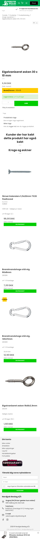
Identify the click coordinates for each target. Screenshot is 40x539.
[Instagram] (7, 520)
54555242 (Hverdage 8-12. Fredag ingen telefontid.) (19, 509)
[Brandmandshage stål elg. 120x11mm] (20, 315)
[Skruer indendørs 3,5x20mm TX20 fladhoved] (20, 175)
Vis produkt (20, 224)
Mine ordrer (6, 443)
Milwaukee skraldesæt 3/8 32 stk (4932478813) (19, 536)
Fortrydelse (6, 456)
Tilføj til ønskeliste (8, 108)
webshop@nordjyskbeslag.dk (16, 516)
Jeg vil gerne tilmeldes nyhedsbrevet (20, 486)
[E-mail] (20, 482)
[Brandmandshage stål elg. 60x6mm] (20, 248)
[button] (34, 23)
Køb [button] (26, 103)
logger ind (12, 126)
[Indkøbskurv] (22, 3)
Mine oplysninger (8, 448)
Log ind (4, 451)
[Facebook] (3, 520)
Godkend (20, 490)
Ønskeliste (5, 446)
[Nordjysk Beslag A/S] (9, 3)
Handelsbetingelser (9, 453)
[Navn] (20, 477)
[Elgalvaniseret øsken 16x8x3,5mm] (20, 384)
